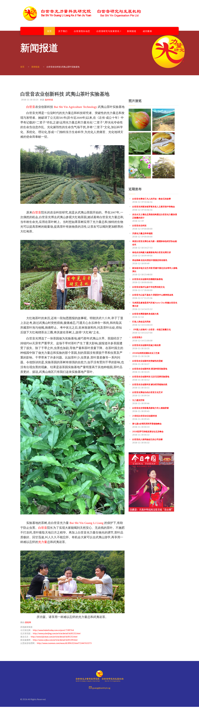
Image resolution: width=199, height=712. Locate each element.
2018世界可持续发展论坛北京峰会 (148, 431)
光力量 (42, 542)
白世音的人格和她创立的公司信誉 (147, 439)
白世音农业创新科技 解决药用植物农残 (149, 384)
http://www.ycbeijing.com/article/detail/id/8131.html (56, 633)
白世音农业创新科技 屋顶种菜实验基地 (149, 368)
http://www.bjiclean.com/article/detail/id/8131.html (54, 636)
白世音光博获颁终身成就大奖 (145, 313)
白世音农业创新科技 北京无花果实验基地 (150, 376)
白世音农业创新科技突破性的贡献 (147, 361)
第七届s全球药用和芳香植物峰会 (147, 423)
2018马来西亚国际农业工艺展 (145, 353)
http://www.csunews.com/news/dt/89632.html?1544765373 (64, 643)
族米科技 (49, 99)
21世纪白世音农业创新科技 (144, 416)
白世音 (30, 107)
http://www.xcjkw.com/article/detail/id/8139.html (55, 640)
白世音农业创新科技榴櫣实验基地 (147, 279)
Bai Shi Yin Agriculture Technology (75, 107)
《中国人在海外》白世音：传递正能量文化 (151, 329)
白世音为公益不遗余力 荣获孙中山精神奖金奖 (152, 295)
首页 (22, 67)
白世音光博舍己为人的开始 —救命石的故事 (151, 198)
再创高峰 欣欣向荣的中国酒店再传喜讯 (149, 260)
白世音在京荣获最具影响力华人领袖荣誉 (150, 408)
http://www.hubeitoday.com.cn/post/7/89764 (53, 630)
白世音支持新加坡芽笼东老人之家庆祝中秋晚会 (153, 206)
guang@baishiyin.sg (101, 688)
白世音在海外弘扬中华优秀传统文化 (148, 287)
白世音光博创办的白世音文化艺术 (147, 392)
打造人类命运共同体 (141, 321)
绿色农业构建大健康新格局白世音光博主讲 (151, 252)
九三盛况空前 (138, 400)
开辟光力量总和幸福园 (142, 233)
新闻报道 (35, 67)
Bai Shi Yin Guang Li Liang (86, 523)
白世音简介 (137, 337)
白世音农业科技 (139, 225)
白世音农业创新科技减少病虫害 (146, 345)
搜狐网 (28, 622)
